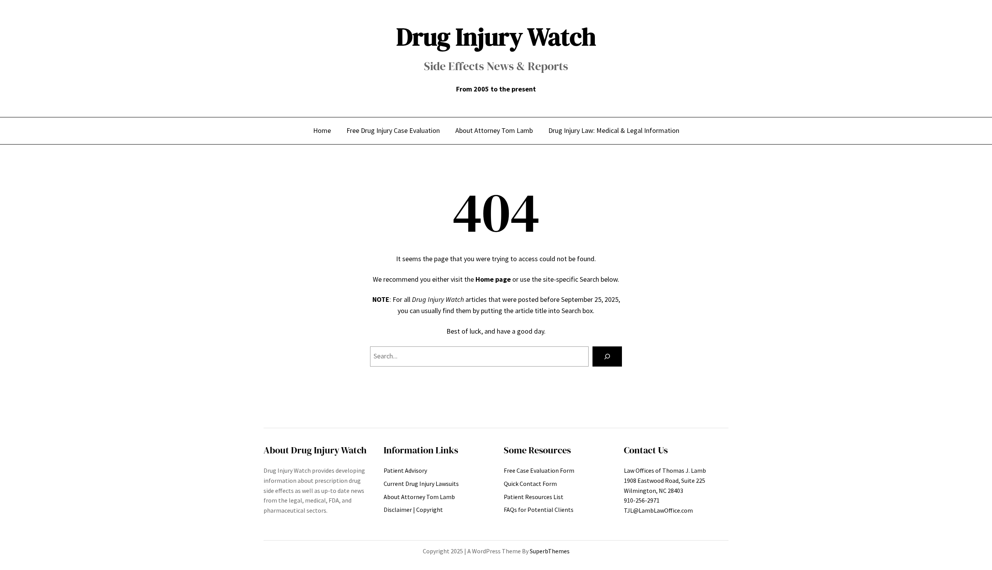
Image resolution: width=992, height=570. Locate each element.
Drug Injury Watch (496, 36)
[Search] (607, 356)
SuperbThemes (550, 551)
